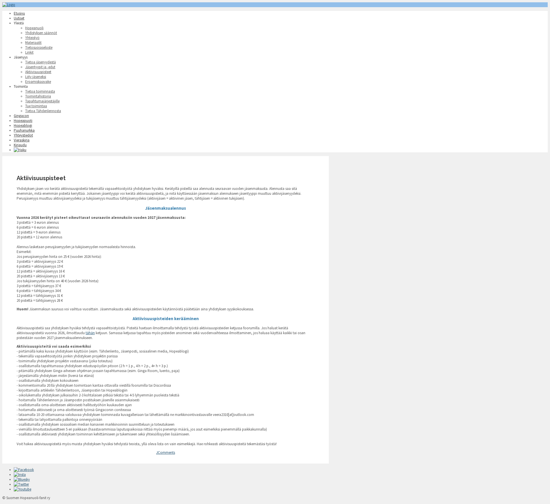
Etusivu (19, 13)
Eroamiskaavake (38, 81)
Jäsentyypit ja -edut (40, 67)
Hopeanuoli (34, 28)
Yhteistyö (32, 37)
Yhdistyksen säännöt (41, 32)
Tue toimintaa (36, 106)
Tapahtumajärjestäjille (42, 101)
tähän (90, 332)
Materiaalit (33, 42)
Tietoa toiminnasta (40, 91)
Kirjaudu (20, 145)
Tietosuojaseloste (38, 47)
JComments (165, 452)
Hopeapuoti (23, 120)
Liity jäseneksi (35, 76)
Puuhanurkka (24, 130)
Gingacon (21, 115)
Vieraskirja (22, 140)
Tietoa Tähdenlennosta (43, 110)
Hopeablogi (23, 125)
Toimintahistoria (38, 96)
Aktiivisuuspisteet (38, 71)
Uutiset (19, 18)
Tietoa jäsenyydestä (40, 62)
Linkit (29, 52)
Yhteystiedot (23, 135)
